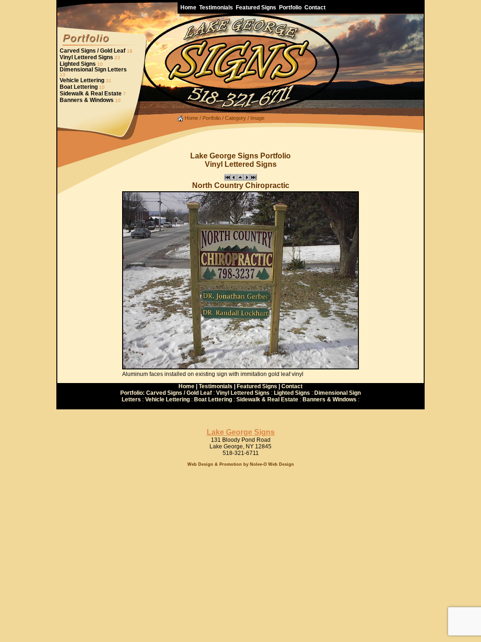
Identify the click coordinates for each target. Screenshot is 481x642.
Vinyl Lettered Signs (86, 57)
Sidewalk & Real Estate (91, 93)
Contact (292, 386)
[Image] (227, 178)
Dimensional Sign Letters (93, 69)
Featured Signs (257, 386)
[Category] (240, 178)
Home (190, 118)
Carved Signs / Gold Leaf (92, 50)
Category (235, 118)
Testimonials (216, 386)
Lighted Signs (78, 64)
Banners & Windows (87, 100)
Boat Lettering (79, 87)
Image (257, 118)
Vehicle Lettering (82, 80)
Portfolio (211, 118)
